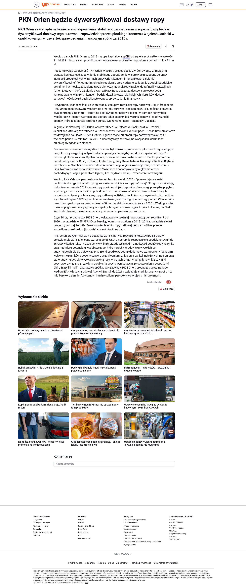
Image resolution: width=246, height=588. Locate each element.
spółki (126, 56)
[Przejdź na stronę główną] (36, 6)
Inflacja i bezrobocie (131, 526)
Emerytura (70, 5)
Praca (111, 5)
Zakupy (122, 5)
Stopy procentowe (130, 529)
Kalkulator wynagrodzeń (133, 538)
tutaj (86, 582)
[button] (189, 4)
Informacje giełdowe (86, 526)
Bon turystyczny (84, 538)
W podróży (97, 5)
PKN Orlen (37, 535)
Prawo (83, 5)
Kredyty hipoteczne (176, 528)
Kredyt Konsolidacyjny (177, 534)
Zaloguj (200, 5)
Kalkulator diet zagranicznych (135, 520)
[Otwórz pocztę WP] (181, 4)
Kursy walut (128, 532)
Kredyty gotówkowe (176, 522)
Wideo (134, 5)
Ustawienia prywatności (165, 563)
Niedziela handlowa (40, 526)
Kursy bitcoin (83, 532)
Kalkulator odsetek (131, 523)
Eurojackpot (37, 520)
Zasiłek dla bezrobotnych (42, 532)
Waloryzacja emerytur (41, 523)
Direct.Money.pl (175, 539)
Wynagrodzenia (130, 545)
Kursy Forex (82, 529)
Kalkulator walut (130, 535)
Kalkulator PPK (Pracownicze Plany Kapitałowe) (142, 542)
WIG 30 (81, 523)
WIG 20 (81, 520)
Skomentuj (154, 46)
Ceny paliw (37, 529)
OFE (79, 535)
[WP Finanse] (53, 4)
